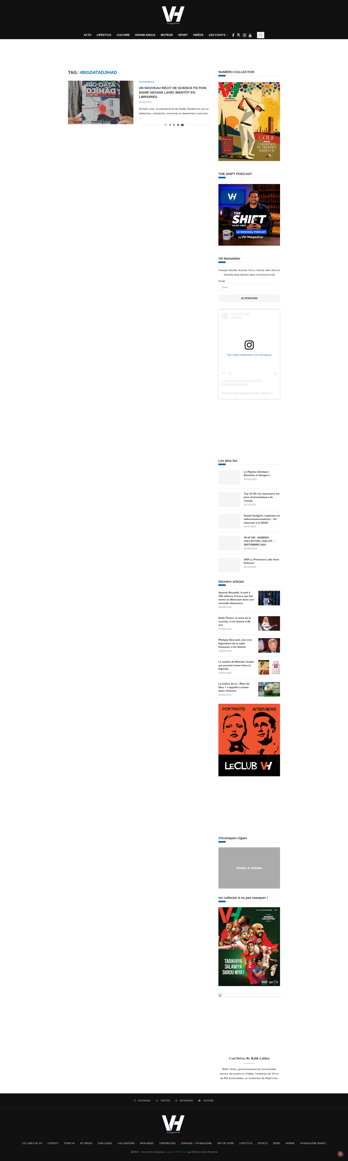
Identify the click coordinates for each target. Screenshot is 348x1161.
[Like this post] (165, 125)
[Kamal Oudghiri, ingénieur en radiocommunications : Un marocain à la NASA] (229, 521)
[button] (221, 868)
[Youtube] (250, 36)
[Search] (260, 35)
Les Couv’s (217, 34)
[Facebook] (233, 36)
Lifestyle (104, 34)
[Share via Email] (182, 125)
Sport (183, 34)
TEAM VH (69, 1143)
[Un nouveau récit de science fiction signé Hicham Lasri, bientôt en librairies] (100, 102)
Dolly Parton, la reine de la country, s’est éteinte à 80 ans (234, 621)
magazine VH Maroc (175, 1152)
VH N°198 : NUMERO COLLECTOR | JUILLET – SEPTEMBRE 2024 (259, 541)
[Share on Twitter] (174, 124)
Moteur (167, 34)
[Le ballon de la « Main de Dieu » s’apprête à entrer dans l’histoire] (269, 689)
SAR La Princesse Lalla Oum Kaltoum (261, 561)
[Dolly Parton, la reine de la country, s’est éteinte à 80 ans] (269, 623)
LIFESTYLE (245, 1143)
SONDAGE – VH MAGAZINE (196, 1143)
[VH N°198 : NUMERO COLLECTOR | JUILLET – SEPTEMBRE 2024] (229, 543)
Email (221, 281)
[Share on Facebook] (170, 125)
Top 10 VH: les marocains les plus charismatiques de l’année (261, 497)
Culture (123, 34)
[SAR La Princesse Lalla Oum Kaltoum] (229, 565)
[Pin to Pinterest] (178, 125)
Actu (87, 34)
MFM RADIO (147, 1143)
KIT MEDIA (86, 1143)
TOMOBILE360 (167, 1143)
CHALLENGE (105, 1143)
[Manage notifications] (340, 1154)
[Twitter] (239, 36)
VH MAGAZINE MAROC (313, 1143)
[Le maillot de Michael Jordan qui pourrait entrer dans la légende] (269, 667)
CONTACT (53, 1143)
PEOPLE (263, 1143)
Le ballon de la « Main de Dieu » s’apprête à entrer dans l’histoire (233, 687)
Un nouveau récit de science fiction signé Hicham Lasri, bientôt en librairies (172, 92)
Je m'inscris (249, 298)
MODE (276, 1143)
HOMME (290, 1143)
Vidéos (198, 34)
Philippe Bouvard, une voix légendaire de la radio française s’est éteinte (235, 643)
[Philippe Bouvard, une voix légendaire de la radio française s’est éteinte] (269, 645)
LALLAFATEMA (126, 1143)
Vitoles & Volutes (249, 868)
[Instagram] (245, 36)
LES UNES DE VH (32, 1143)
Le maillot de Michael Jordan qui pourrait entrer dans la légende (236, 665)
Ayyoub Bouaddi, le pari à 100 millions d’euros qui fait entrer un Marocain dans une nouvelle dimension (236, 598)
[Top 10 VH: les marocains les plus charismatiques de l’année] (229, 499)
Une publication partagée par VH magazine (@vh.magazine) (256, 393)
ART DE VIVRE (225, 1143)
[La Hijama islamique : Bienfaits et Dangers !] (229, 477)
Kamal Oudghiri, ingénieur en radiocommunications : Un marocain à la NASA (262, 519)
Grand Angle (145, 34)
